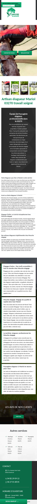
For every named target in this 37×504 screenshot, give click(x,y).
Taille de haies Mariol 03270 (10, 450)
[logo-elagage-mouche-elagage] (13, 12)
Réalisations (25, 53)
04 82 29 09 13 (8, 1)
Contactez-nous (9, 53)
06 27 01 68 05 (20, 1)
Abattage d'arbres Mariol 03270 (10, 440)
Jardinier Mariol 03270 (20, 439)
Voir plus (18, 416)
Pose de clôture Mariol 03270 (20, 450)
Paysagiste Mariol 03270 (31, 439)
